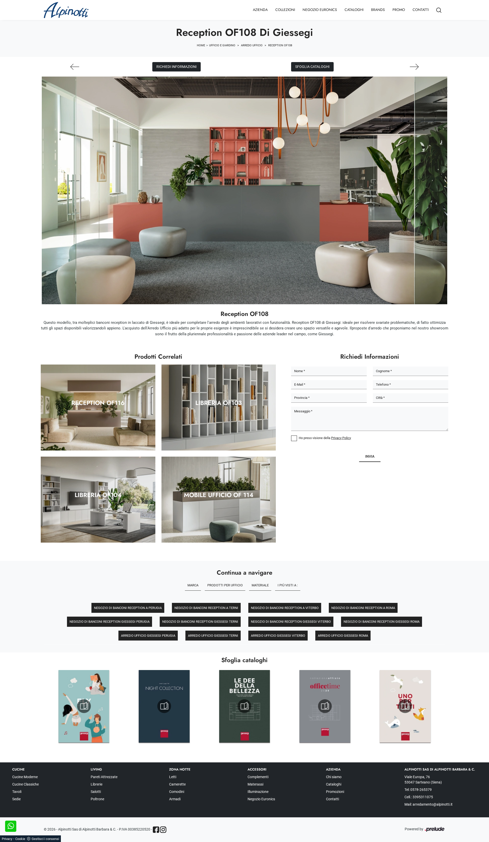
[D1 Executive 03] (414, 66)
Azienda (260, 9)
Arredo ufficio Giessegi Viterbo (278, 635)
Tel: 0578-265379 (418, 790)
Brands (378, 9)
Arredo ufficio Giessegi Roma (343, 635)
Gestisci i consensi (45, 839)
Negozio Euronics (320, 9)
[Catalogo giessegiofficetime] (405, 706)
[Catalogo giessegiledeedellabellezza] (324, 706)
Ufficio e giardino (222, 45)
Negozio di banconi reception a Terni (206, 608)
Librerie (96, 784)
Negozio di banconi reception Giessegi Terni (200, 621)
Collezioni (285, 9)
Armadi (175, 799)
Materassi (255, 784)
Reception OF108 (280, 45)
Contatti (421, 9)
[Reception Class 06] (75, 66)
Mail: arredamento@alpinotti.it (428, 804)
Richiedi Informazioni (176, 67)
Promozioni (335, 792)
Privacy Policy (341, 438)
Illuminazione (258, 792)
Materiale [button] (260, 585)
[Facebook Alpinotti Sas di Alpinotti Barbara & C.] (156, 829)
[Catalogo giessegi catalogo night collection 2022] (244, 706)
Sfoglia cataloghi (312, 67)
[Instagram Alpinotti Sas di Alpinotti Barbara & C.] (163, 829)
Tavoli (16, 792)
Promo (398, 9)
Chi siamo (334, 777)
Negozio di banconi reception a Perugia (128, 608)
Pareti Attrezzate (104, 777)
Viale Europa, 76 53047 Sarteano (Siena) (423, 779)
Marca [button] (192, 585)
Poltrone (97, 799)
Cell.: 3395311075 (418, 797)
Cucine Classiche (25, 784)
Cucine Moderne (25, 777)
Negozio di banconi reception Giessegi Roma (381, 621)
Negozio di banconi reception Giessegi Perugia (110, 621)
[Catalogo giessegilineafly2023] (164, 706)
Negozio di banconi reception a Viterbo (285, 608)
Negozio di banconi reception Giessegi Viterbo (291, 621)
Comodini (176, 792)
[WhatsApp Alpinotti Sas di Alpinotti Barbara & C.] (10, 826)
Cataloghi (354, 9)
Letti (172, 777)
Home (201, 45)
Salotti (96, 792)
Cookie (20, 839)
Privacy (7, 839)
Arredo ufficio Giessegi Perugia (148, 635)
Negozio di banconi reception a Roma (363, 608)
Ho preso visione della (325, 438)
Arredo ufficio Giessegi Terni (213, 635)
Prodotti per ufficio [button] (225, 585)
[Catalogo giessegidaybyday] (84, 706)
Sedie (16, 799)
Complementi (258, 777)
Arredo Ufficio (252, 45)
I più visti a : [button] (288, 585)
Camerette (177, 784)
